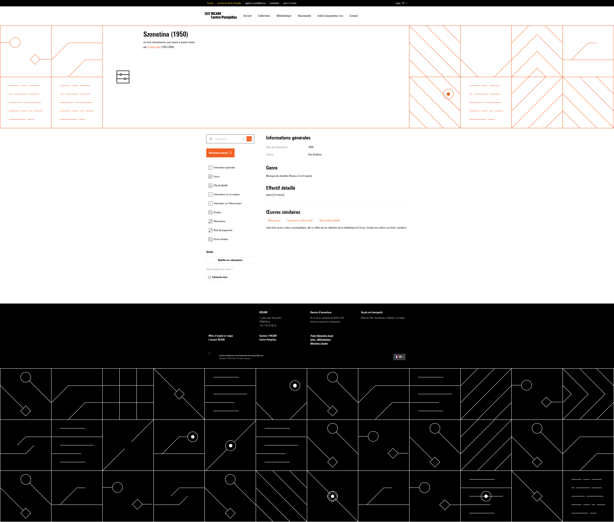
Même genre (274, 220)
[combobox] (230, 138)
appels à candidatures (255, 3)
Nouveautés (304, 15)
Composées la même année (300, 220)
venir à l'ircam (289, 3)
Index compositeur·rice (330, 15)
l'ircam (210, 3)
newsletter (274, 3)
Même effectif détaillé (329, 220)
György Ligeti (154, 47)
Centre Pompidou (267, 339)
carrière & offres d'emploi (229, 3)
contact (354, 15)
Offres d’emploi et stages (221, 335)
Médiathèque (284, 15)
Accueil (247, 15)
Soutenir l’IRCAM (268, 335)
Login (398, 3)
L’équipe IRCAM (217, 339)
